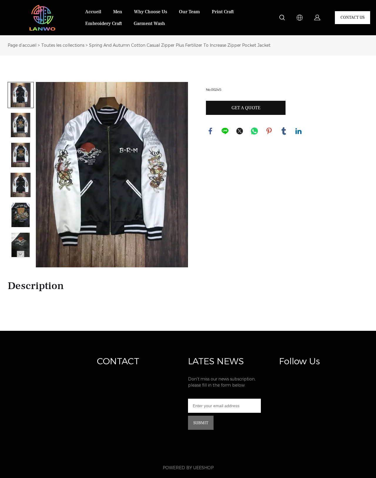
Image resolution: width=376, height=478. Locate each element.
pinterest (269, 131)
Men (117, 12)
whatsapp (254, 131)
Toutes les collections (62, 45)
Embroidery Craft (103, 23)
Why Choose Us (150, 12)
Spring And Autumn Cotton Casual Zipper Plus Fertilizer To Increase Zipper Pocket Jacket (180, 45)
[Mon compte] (317, 17)
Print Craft (223, 12)
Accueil (93, 12)
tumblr (283, 131)
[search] (282, 18)
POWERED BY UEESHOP (188, 468)
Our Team (189, 12)
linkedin (298, 131)
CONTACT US (352, 17)
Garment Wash (149, 23)
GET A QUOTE (245, 108)
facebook (210, 131)
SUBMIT (200, 423)
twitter (239, 131)
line (225, 131)
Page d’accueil (22, 45)
